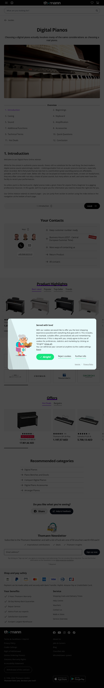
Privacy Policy (88, 364)
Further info (80, 356)
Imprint (77, 364)
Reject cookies (64, 356)
